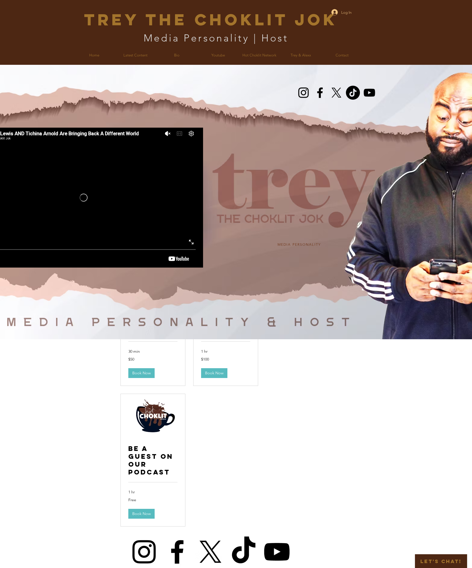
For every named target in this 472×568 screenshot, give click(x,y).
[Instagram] (303, 93)
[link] (152, 460)
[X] (336, 93)
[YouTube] (369, 93)
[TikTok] (353, 93)
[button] (141, 373)
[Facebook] (320, 93)
